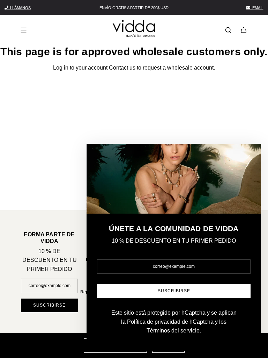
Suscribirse (49, 305)
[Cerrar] (248, 156)
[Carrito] (243, 30)
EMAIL (257, 8)
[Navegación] (23, 30)
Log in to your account (80, 68)
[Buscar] (228, 30)
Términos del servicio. (174, 331)
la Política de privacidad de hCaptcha (167, 322)
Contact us (122, 68)
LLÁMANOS (20, 8)
